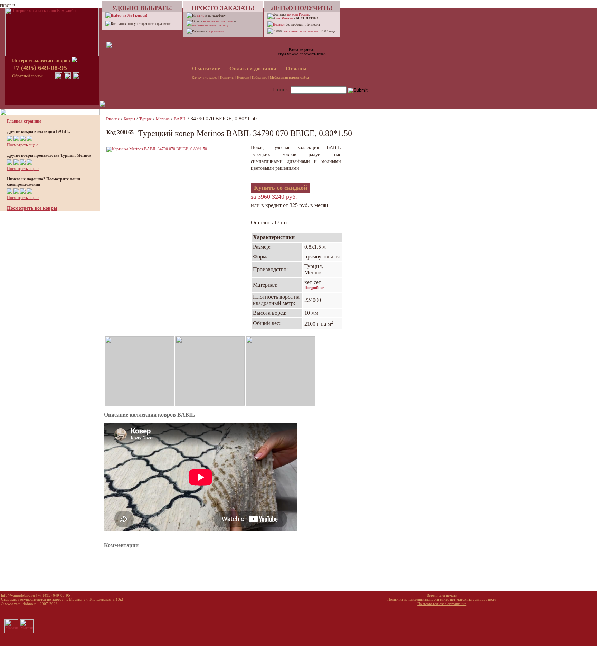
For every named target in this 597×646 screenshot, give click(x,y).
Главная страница (24, 121)
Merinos (163, 119)
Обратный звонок (27, 76)
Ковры (129, 119)
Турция (145, 119)
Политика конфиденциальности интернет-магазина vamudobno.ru (441, 599)
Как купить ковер (204, 77)
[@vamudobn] (76, 78)
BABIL (180, 119)
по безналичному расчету (210, 25)
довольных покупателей (300, 31)
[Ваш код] (109, 46)
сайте (200, 15)
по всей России (298, 14)
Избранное (259, 77)
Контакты (227, 77)
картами (227, 21)
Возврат (279, 24)
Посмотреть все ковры (32, 208)
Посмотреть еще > (23, 145)
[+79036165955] (58, 78)
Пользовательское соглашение (441, 603)
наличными (211, 21)
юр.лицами (216, 31)
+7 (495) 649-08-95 (39, 67)
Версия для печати (442, 595)
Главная (113, 119)
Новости (243, 77)
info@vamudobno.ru (18, 595)
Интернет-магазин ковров (42, 60)
